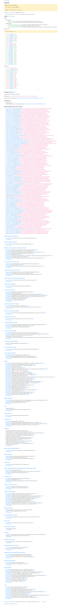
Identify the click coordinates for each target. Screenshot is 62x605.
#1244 (40, 422)
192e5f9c (18, 114)
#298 (31, 554)
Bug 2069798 (8, 497)
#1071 (31, 574)
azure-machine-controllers (11, 123)
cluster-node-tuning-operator (11, 341)
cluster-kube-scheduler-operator (12, 139)
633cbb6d (15, 214)
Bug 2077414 (8, 590)
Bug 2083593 (8, 332)
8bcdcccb (19, 131)
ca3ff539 (24, 138)
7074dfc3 (20, 179)
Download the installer (8, 12)
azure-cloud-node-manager (11, 117)
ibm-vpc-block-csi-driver (10, 177)
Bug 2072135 (8, 257)
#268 (38, 349)
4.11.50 (7, 68)
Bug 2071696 (8, 499)
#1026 (26, 578)
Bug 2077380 (8, 547)
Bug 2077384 (8, 486)
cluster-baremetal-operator (11, 132)
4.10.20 (7, 83)
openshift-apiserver (9, 206)
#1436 (37, 332)
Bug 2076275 (8, 368)
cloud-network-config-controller (12, 270)
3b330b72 (19, 192)
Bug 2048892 (8, 394)
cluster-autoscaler (9, 130)
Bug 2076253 (8, 470)
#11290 (36, 389)
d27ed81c (13, 197)
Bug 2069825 (8, 299)
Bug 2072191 (8, 349)
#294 (32, 522)
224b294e (23, 142)
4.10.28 (7, 77)
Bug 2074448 (8, 592)
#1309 (30, 438)
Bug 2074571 (8, 379)
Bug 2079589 (8, 253)
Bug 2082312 (8, 291)
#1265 (25, 442)
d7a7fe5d (19, 196)
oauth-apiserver (9, 203)
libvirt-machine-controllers (11, 192)
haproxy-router (7, 413)
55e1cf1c (20, 149)
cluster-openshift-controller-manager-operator (14, 143)
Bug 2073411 (8, 577)
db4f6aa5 (11, 182)
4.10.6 (7, 43)
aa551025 (19, 128)
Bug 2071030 (8, 312)
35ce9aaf (18, 216)
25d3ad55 (16, 130)
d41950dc (18, 145)
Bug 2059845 (8, 589)
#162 (33, 318)
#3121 (36, 498)
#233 (27, 547)
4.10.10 (7, 38)
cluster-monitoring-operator (10, 322)
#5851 (33, 253)
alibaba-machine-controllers (11, 110)
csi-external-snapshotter (10, 160)
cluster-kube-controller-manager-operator (13, 138)
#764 (36, 357)
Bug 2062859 (8, 480)
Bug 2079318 (8, 457)
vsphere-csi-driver (9, 229)
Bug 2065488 (8, 516)
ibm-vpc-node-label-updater (11, 179)
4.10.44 (7, 71)
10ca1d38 (11, 227)
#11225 (23, 390)
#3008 (41, 502)
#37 (32, 273)
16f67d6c (19, 152)
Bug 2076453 (8, 400)
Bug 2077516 (8, 593)
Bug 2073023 (8, 380)
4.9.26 (7, 56)
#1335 (45, 312)
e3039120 (20, 176)
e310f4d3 (16, 229)
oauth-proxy (8, 204)
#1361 (43, 432)
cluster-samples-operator (10, 145)
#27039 (27, 593)
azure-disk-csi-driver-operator (11, 120)
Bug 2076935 (8, 273)
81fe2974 (20, 184)
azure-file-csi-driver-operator (11, 122)
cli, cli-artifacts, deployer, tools (11, 261)
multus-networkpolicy (10, 198)
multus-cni (8, 197)
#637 (25, 402)
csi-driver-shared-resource (11, 154)
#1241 (23, 421)
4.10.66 (7, 70)
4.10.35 (7, 72)
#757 (44, 296)
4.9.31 (7, 50)
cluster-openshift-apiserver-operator (12, 142)
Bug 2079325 (8, 264)
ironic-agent (7, 462)
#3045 (39, 497)
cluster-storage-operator (10, 347)
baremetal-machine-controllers (11, 124)
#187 (36, 280)
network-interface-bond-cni (11, 201)
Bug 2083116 (8, 569)
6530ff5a (16, 190)
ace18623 (24, 135)
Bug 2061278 (8, 464)
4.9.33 (7, 48)
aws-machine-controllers (10, 114)
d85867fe (20, 112)
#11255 (25, 386)
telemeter (8, 226)
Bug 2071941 (8, 555)
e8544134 (15, 203)
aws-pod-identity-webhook (11, 115)
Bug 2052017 (8, 581)
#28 (36, 238)
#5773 (44, 257)
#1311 (32, 437)
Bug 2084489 (8, 363)
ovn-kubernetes (7, 567)
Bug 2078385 (8, 373)
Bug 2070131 (8, 556)
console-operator (8, 398)
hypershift (6, 428)
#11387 (33, 373)
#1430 (21, 470)
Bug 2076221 (8, 383)
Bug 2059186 (8, 393)
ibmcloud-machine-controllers (11, 180)
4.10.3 (7, 47)
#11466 (34, 365)
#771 (24, 299)
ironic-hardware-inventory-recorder (12, 183)
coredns (7, 150)
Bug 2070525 (8, 563)
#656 (27, 486)
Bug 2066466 (8, 478)
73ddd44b (20, 221)
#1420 (27, 472)
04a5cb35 (21, 181)
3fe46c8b (18, 172)
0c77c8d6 (14, 168)
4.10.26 (7, 78)
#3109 (30, 500)
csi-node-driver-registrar (10, 162)
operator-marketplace (10, 213)
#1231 (38, 424)
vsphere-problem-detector (11, 233)
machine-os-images (8, 507)
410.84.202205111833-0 (39, 103)
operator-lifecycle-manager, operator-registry (14, 552)
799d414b (14, 204)
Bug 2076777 (8, 370)
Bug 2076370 (8, 366)
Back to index (6, 0)
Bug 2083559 (8, 305)
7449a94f (20, 180)
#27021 (34, 596)
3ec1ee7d (12, 150)
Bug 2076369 (8, 374)
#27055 (34, 589)
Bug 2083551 (8, 367)
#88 (39, 516)
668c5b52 (17, 194)
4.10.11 (7, 37)
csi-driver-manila (9, 151)
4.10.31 (7, 75)
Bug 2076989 (8, 364)
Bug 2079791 (8, 280)
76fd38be (19, 132)
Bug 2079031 (8, 333)
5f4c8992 (16, 218)
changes (11, 34)
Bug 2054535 (8, 402)
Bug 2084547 (8, 249)
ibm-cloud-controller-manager (11, 176)
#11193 (32, 378)
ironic (7, 182)
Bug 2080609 (8, 554)
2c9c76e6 (13, 226)
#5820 (43, 252)
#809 (21, 293)
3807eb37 (20, 122)
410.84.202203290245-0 (29, 103)
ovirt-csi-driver (9, 214)
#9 (31, 509)
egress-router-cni (9, 169)
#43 (28, 464)
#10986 (27, 394)
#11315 (27, 371)
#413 (45, 534)
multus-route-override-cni (11, 199)
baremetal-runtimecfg (10, 127)
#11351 (27, 383)
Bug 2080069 (8, 570)
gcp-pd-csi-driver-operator (11, 174)
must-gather (7, 520)
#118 (29, 409)
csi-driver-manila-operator (11, 152)
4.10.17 (7, 87)
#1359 (32, 434)
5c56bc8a (16, 169)
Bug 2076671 (8, 238)
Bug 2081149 (8, 335)
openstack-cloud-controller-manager (13, 211)
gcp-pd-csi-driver (9, 173)
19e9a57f (15, 173)
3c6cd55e (14, 219)
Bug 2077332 (8, 263)
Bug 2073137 (8, 578)
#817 (33, 291)
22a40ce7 (17, 147)
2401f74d (21, 212)
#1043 (26, 579)
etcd (5, 406)
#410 (37, 480)
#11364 (26, 370)
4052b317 (18, 187)
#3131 (35, 493)
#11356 (20, 366)
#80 (32, 541)
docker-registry (9, 167)
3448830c (14, 153)
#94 (27, 563)
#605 (33, 458)
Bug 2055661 (8, 487)
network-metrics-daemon (9, 526)
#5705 (20, 254)
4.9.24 (7, 59)
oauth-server (8, 205)
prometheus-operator (10, 224)
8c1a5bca (15, 161)
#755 (26, 298)
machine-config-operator (9, 491)
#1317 (20, 436)
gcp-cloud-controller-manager (11, 171)
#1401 (22, 336)
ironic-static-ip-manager (10, 186)
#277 (31, 555)
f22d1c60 (15, 134)
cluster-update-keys (9, 146)
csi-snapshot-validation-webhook (12, 165)
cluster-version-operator (10, 353)
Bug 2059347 (8, 298)
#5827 (51, 255)
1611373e (16, 225)
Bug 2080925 (8, 574)
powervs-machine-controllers (11, 217)
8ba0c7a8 (16, 113)
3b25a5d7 (20, 120)
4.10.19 (7, 84)
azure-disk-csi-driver (10, 119)
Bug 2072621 (8, 500)
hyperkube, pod (7, 419)
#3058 (32, 499)
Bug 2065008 (8, 378)
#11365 (46, 368)
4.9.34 (14, 31)
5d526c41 (17, 188)
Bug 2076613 (8, 252)
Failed (15, 38)
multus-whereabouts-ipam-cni (10, 514)
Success (15, 35)
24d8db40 (15, 166)
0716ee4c (20, 124)
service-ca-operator (9, 225)
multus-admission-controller (11, 196)
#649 (47, 400)
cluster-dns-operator (10, 136)
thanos (7, 227)
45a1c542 (18, 186)
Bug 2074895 (8, 387)
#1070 (42, 571)
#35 (35, 450)
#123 (13, 408)
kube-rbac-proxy (9, 189)
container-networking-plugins (11, 149)
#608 (26, 457)
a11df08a (19, 233)
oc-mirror (6, 532)
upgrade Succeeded (11, 21)
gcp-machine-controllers (10, 172)
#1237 (46, 423)
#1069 (38, 573)
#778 (27, 305)
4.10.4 (7, 46)
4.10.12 (7, 36)
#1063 (26, 577)
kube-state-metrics (9, 190)
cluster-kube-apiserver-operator (11, 310)
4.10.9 (7, 40)
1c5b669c (15, 167)
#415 (21, 479)
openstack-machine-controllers (11, 545)
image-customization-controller (12, 181)
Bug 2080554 (8, 293)
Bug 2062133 (8, 274)
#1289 (22, 439)
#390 (28, 535)
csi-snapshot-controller (10, 164)
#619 (34, 456)
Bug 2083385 (8, 365)
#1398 (47, 333)
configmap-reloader (9, 147)
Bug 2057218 (8, 385)
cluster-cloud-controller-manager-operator (14, 278)
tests (5, 585)
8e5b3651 (18, 144)
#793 (28, 297)
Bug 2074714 (8, 591)
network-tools (8, 202)
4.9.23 (7, 60)
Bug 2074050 (8, 306)
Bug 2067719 (8, 390)
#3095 (30, 494)
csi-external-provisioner (10, 158)
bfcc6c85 (17, 198)
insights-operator (8, 454)
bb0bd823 (18, 162)
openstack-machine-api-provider (12, 212)
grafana (7, 175)
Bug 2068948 (8, 256)
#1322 (52, 337)
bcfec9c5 (14, 202)
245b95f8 (14, 205)
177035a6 (19, 123)
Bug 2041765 (8, 254)
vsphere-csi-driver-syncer (11, 232)
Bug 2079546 (8, 575)
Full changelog (8, 239)
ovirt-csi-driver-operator (9, 560)
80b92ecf (17, 213)
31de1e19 (18, 158)
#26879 (47, 595)
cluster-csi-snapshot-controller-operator (13, 135)
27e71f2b (17, 157)
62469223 (22, 183)
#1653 (33, 325)
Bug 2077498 (8, 409)
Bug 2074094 (8, 423)
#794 (47, 295)
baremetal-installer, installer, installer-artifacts (15, 247)
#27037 (31, 590)
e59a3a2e (18, 137)
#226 (22, 548)
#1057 (45, 575)
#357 (28, 343)
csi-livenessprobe (9, 161)
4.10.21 (7, 82)
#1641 (29, 326)
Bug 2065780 (8, 576)
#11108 (31, 393)
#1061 (32, 570)
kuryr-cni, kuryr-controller (10, 484)
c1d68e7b (20, 217)
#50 (15, 528)
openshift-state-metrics (9, 539)
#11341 (33, 385)
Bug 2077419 (8, 450)
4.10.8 (7, 41)
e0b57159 (23, 210)
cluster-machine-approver (10, 316)
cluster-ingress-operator (10, 137)
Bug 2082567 (8, 495)
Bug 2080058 (8, 356)
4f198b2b (15, 189)
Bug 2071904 (8, 372)
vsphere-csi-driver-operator (11, 231)
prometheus (8, 219)
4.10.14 (7, 34)
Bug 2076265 (8, 596)
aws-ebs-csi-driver (9, 113)
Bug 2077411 (8, 255)
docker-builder (8, 166)
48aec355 (12, 175)
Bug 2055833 (8, 295)
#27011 (44, 591)
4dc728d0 (20, 171)
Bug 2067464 (8, 421)
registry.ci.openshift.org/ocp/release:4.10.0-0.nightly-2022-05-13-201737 (30, 98)
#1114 (38, 263)
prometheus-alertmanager (11, 220)
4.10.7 (7, 42)
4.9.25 (7, 58)
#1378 (30, 431)
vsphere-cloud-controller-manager (12, 228)
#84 (24, 562)
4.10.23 (7, 81)
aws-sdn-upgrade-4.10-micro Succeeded (15, 24)
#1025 (24, 581)
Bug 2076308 (8, 501)
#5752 (27, 256)
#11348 (30, 372)
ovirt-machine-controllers (10, 216)
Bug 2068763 (8, 266)
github (16, 603)
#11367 (34, 364)
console (6, 361)
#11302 (31, 380)
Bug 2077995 (8, 588)
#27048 (24, 588)
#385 (28, 415)
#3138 (42, 495)
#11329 (29, 387)
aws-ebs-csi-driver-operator (10, 242)
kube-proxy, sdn (7, 476)
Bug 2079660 (8, 294)
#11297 (41, 381)
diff (44, 103)
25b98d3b (22, 228)
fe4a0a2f (18, 160)
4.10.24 (7, 80)
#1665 (45, 324)
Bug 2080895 (8, 571)
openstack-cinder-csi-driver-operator (13, 210)
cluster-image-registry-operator (11, 303)
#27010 (29, 592)
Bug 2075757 (8, 325)
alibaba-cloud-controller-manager (12, 108)
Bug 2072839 (8, 381)
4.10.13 (7, 35)
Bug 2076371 (8, 415)
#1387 (27, 430)
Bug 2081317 (8, 493)
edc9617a (17, 127)
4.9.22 (7, 61)
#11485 (43, 363)
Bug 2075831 (8, 422)
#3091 (34, 501)
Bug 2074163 (8, 371)
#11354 (35, 374)
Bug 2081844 (8, 456)
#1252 (32, 443)
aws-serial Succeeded (12, 25)
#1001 (34, 576)
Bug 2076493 (8, 494)
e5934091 (16, 159)
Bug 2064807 (8, 479)
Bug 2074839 (8, 579)
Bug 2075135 (8, 471)
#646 (29, 401)
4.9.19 (7, 64)
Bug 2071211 (8, 357)
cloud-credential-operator (11, 128)
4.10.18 (7, 86)
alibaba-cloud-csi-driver (10, 109)
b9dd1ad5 (18, 109)
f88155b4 (16, 121)
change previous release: (21, 601)
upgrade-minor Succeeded (13, 22)
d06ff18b (19, 154)
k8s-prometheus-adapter (10, 187)
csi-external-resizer (9, 159)
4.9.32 (7, 49)
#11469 (23, 367)
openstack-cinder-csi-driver (11, 209)
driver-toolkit (8, 168)
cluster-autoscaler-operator (11, 131)
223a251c (19, 174)
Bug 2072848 (8, 458)
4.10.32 (7, 74)
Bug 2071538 (8, 548)
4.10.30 (7, 76)
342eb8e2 (17, 146)
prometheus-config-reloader (11, 221)
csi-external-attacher (10, 157)
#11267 (24, 388)
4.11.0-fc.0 (8, 69)
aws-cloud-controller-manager (11, 112)
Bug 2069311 (8, 424)
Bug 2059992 (8, 401)
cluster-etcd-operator (9, 289)
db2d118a (21, 108)
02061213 (19, 110)
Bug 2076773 (8, 297)
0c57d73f (21, 139)
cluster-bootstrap (9, 134)
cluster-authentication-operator (12, 129)
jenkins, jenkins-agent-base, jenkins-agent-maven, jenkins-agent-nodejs (20, 468)
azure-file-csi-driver (9, 121)
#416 (29, 478)
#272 (33, 556)
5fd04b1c (19, 231)
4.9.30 (7, 52)
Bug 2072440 (8, 389)
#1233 (16, 444)
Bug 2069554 (8, 522)
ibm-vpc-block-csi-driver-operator (11, 448)
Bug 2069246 (8, 382)
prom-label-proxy (9, 218)
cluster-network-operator (10, 330)
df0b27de (15, 151)
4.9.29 (7, 53)
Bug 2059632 (8, 296)
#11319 (34, 379)
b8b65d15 (26, 143)
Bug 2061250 (8, 388)
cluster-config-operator (9, 284)
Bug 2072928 (8, 318)
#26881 (36, 597)
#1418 (32, 335)
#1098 (42, 266)
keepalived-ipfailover (10, 188)
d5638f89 (21, 129)
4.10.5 (7, 44)
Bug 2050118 (8, 562)
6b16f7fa (16, 206)
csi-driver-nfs (8, 153)
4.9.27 (7, 55)
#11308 (26, 375)
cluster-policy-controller (10, 144)
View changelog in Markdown (9, 601)
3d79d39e (17, 119)
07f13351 (21, 116)
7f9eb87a (19, 115)
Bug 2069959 (8, 386)
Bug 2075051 (8, 534)
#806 (42, 294)
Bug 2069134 (8, 472)
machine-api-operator (10, 194)
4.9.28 (7, 54)
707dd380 (19, 199)
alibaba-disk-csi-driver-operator (11, 236)
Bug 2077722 (8, 324)
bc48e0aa (17, 136)
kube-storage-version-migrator (11, 191)
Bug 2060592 (8, 597)
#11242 (38, 382)
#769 (35, 356)
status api (10, 16)
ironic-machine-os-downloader (11, 184)
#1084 (33, 569)
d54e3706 (18, 177)
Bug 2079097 (8, 498)
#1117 (23, 264)
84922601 (19, 201)
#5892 (36, 249)
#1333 (34, 435)
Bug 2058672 (8, 337)
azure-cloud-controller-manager (12, 116)
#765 (40, 306)
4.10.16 (7, 88)
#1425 (39, 471)
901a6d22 (21, 191)
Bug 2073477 (8, 375)
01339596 (19, 220)
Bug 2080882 (8, 573)
